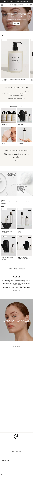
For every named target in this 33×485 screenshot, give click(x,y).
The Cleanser (3, 476)
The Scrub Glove (4, 480)
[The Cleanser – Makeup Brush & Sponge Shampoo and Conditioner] (15, 58)
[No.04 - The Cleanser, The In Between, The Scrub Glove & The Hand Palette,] (24, 245)
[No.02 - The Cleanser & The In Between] (24, 218)
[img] (16, 276)
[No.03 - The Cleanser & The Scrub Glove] (8, 245)
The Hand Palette (4, 482)
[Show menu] (2, 5)
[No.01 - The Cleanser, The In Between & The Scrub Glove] (8, 218)
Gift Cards (3, 484)
